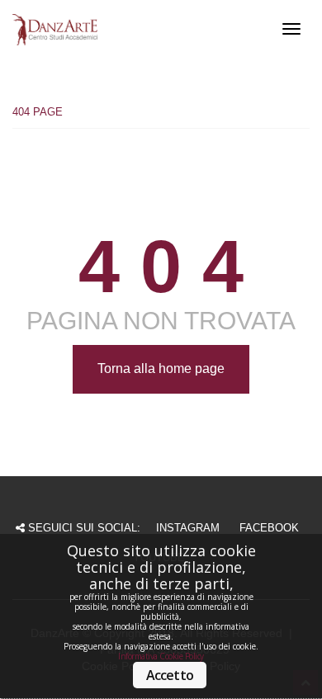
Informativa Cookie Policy (161, 656)
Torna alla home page (161, 368)
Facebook (269, 528)
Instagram (188, 528)
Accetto (169, 675)
